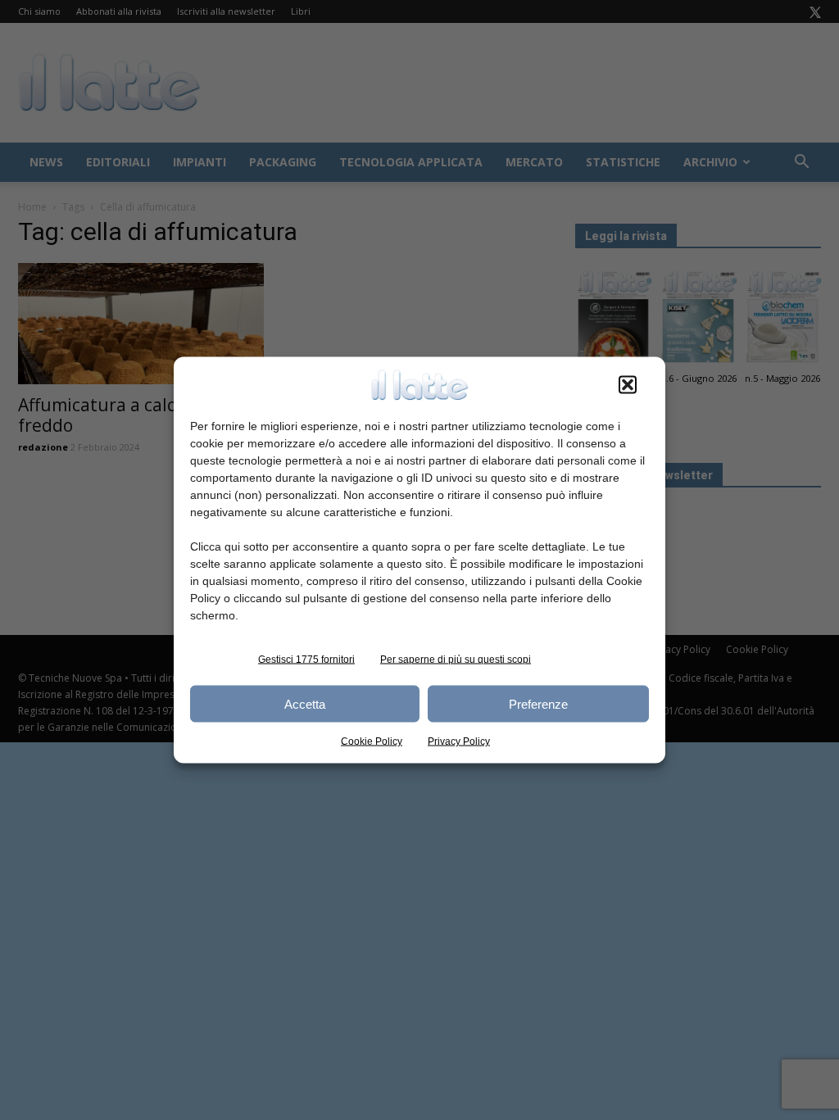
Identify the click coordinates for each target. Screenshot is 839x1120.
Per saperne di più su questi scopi (455, 659)
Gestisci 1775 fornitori (306, 659)
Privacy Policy (459, 741)
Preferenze (538, 703)
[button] (627, 385)
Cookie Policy (371, 741)
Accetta (304, 703)
